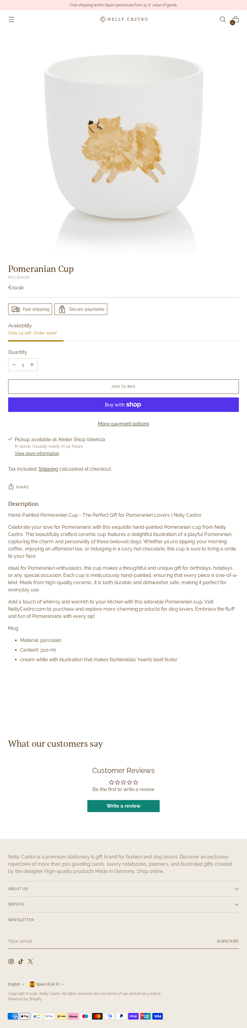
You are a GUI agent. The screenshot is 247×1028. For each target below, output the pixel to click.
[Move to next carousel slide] (234, 706)
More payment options (123, 424)
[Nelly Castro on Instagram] (11, 962)
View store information (37, 453)
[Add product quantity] (32, 365)
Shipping (48, 469)
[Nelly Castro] (123, 19)
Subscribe (228, 941)
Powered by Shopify (25, 999)
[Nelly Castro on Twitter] (31, 962)
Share (22, 487)
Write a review (123, 806)
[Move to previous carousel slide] (220, 706)
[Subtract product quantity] (13, 365)
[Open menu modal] (11, 19)
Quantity (17, 352)
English (14, 984)
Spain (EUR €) (48, 984)
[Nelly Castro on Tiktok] (21, 962)
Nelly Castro (49, 993)
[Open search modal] (223, 19)
